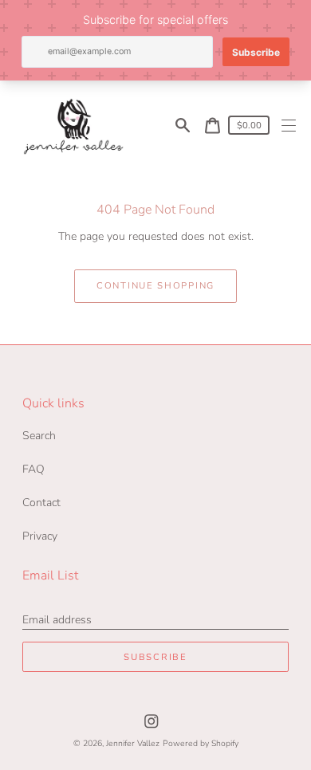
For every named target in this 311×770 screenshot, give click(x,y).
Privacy (39, 536)
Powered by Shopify (200, 743)
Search (39, 435)
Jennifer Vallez (132, 743)
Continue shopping (155, 286)
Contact (41, 502)
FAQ (33, 469)
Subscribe (155, 657)
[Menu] (289, 125)
